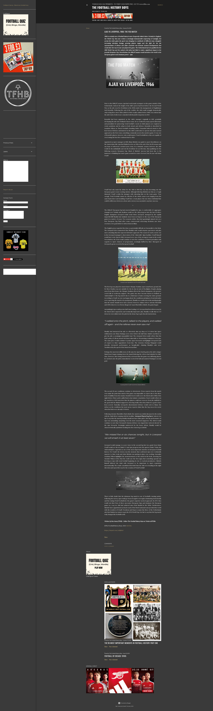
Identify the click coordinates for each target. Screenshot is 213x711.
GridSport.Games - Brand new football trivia (15, 5)
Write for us (103, 20)
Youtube (94, 20)
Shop (98, 20)
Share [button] (87, 28)
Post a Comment (109, 546)
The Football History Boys (110, 7)
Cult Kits (129, 526)
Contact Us (110, 20)
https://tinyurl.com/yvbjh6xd (114, 530)
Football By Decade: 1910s (115, 655)
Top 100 (127, 20)
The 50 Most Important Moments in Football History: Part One (131, 642)
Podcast (122, 20)
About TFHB (117, 20)
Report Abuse (8, 189)
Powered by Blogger (126, 703)
